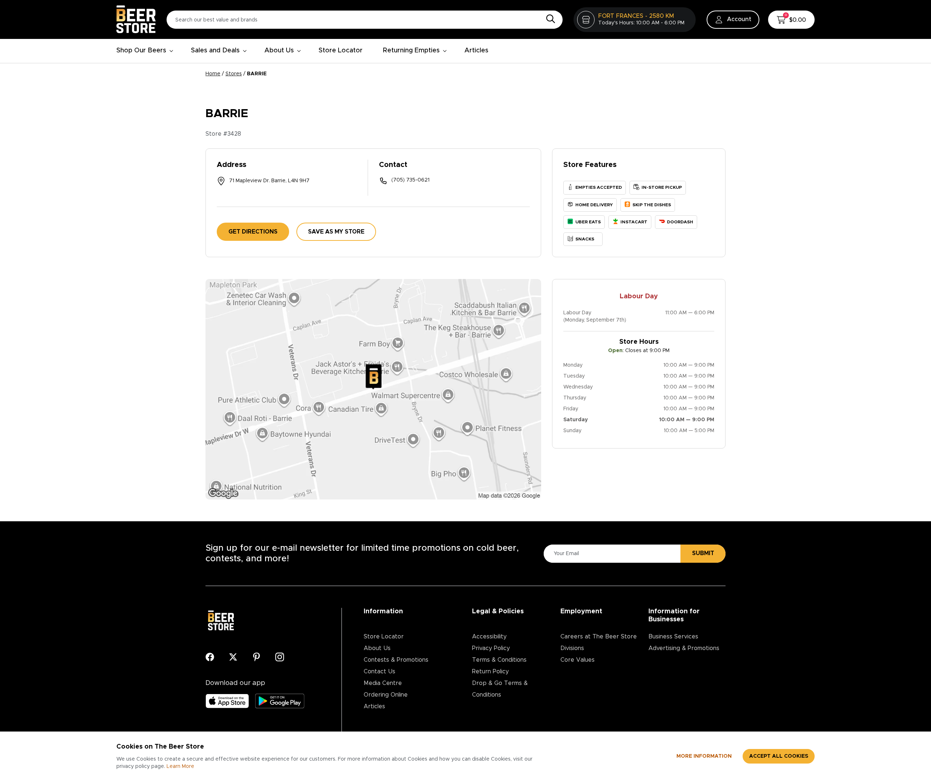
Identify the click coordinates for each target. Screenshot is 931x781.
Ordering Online (386, 695)
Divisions (572, 648)
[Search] (548, 19)
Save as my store (336, 232)
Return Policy (490, 671)
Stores (233, 73)
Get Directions (252, 232)
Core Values (577, 660)
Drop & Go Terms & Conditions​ (500, 689)
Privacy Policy (491, 648)
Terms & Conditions (499, 660)
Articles (476, 50)
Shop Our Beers (141, 50)
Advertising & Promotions (683, 648)
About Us (279, 50)
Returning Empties (411, 50)
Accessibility (489, 636)
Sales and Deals (215, 50)
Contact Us (379, 671)
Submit (703, 553)
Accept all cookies (778, 756)
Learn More (180, 766)
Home (212, 73)
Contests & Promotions (396, 660)
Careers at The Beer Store (598, 636)
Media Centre (383, 683)
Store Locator (341, 50)
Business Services (673, 636)
